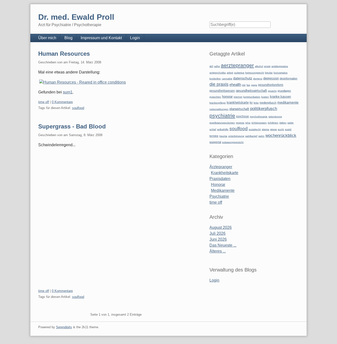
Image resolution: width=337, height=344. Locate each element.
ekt (243, 85)
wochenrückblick (280, 135)
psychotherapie (258, 116)
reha (247, 122)
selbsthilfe (222, 129)
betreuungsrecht (254, 72)
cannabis (227, 78)
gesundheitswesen (222, 90)
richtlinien (273, 122)
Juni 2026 (218, 239)
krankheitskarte (238, 102)
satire (290, 122)
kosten (265, 96)
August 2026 (220, 227)
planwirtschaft (239, 109)
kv (251, 102)
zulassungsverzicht (232, 142)
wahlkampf (251, 136)
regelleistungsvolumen (222, 122)
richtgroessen (259, 122)
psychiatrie (222, 115)
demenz (257, 78)
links (256, 102)
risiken (282, 122)
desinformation (288, 78)
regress (240, 122)
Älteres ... (217, 251)
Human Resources (64, 53)
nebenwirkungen (218, 109)
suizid (288, 129)
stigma (265, 129)
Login (135, 38)
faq (248, 85)
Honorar (218, 184)
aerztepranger (237, 65)
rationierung (275, 116)
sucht (281, 129)
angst (267, 66)
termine (213, 135)
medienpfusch (268, 102)
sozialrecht (255, 129)
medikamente (288, 102)
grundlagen (284, 90)
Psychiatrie (219, 196)
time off (43, 102)
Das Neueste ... (222, 245)
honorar (227, 96)
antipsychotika (217, 72)
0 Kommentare (62, 102)
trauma (223, 136)
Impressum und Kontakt (101, 38)
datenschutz (242, 78)
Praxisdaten (219, 179)
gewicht (272, 91)
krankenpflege (217, 102)
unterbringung (236, 136)
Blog (68, 38)
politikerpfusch (263, 108)
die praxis (218, 84)
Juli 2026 (217, 233)
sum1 (68, 92)
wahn (261, 136)
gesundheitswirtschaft (251, 90)
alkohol (259, 66)
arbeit (230, 72)
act (211, 66)
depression (271, 78)
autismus (239, 72)
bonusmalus (280, 72)
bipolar (269, 72)
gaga (254, 85)
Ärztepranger (220, 167)
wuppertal (215, 142)
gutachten (215, 96)
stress (273, 129)
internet (238, 96)
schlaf (212, 129)
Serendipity (64, 327)
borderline (215, 78)
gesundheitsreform (270, 85)
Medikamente (223, 190)
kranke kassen (280, 96)
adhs (217, 66)
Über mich (47, 38)
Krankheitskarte (224, 173)
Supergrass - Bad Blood (72, 126)
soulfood (78, 108)
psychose (242, 116)
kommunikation (251, 96)
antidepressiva (279, 66)
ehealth (235, 85)
